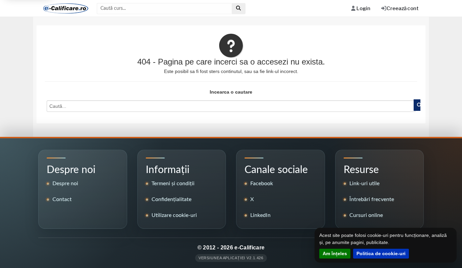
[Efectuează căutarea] (238, 8)
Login (363, 8)
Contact (62, 199)
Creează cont (403, 8)
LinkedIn (260, 215)
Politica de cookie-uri (381, 253)
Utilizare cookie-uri (174, 215)
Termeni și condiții (173, 183)
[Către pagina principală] (63, 8)
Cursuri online (366, 215)
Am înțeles (335, 253)
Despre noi (65, 183)
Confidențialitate (171, 199)
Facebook (261, 183)
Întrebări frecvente (371, 199)
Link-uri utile (364, 183)
